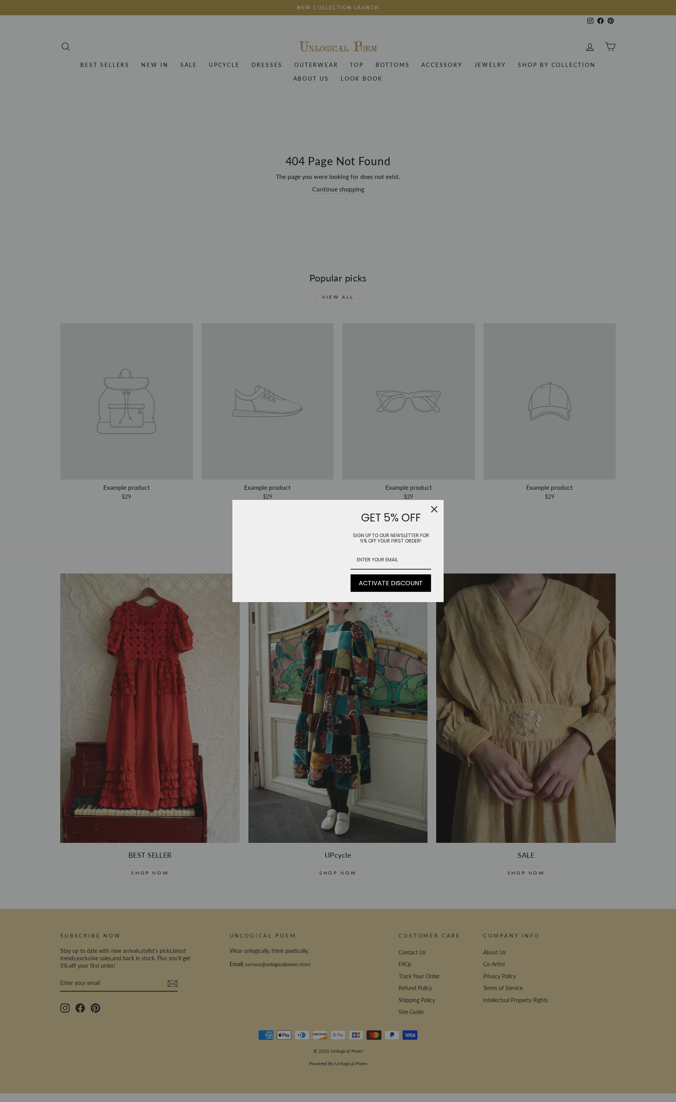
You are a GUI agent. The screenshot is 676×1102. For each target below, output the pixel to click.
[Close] (434, 509)
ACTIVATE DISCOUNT (391, 583)
